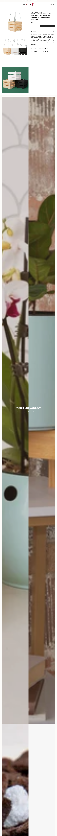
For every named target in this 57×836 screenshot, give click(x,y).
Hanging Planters (38, 12)
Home (32, 12)
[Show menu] (2, 4)
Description (33, 31)
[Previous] (2, 1)
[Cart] (54, 4)
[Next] (54, 1)
